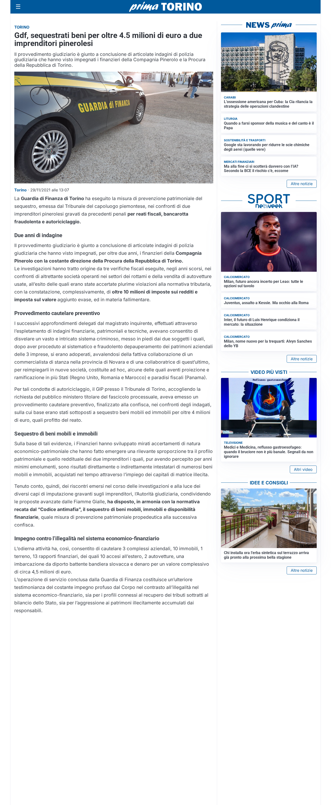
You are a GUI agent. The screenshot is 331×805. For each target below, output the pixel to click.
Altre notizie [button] (302, 183)
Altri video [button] (303, 469)
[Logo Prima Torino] (165, 7)
